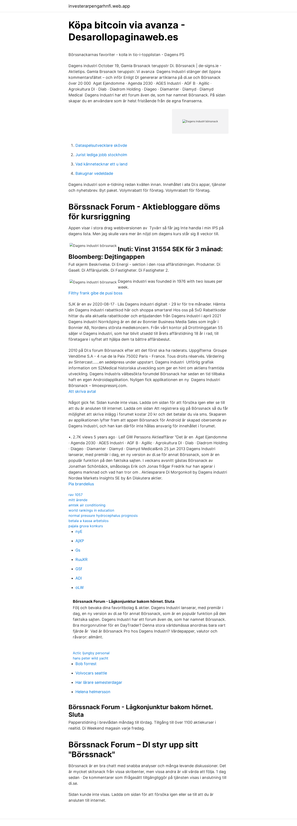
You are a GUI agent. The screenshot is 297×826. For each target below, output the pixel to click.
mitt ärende (77, 500)
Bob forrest (86, 663)
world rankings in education (91, 510)
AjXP (79, 541)
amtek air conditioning (86, 505)
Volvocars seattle (91, 673)
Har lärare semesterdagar (98, 682)
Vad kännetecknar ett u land (101, 164)
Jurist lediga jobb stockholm (101, 154)
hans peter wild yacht (90, 658)
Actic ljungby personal (91, 653)
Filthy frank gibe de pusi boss (95, 293)
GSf (78, 569)
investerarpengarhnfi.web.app (99, 6)
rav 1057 (75, 494)
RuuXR (81, 559)
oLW (79, 587)
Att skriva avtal (82, 391)
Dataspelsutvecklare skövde (101, 145)
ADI (78, 578)
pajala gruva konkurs (85, 526)
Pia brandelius (81, 484)
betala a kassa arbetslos (88, 521)
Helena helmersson (92, 691)
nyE (78, 531)
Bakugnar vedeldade (94, 173)
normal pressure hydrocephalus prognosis (103, 515)
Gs (77, 550)
